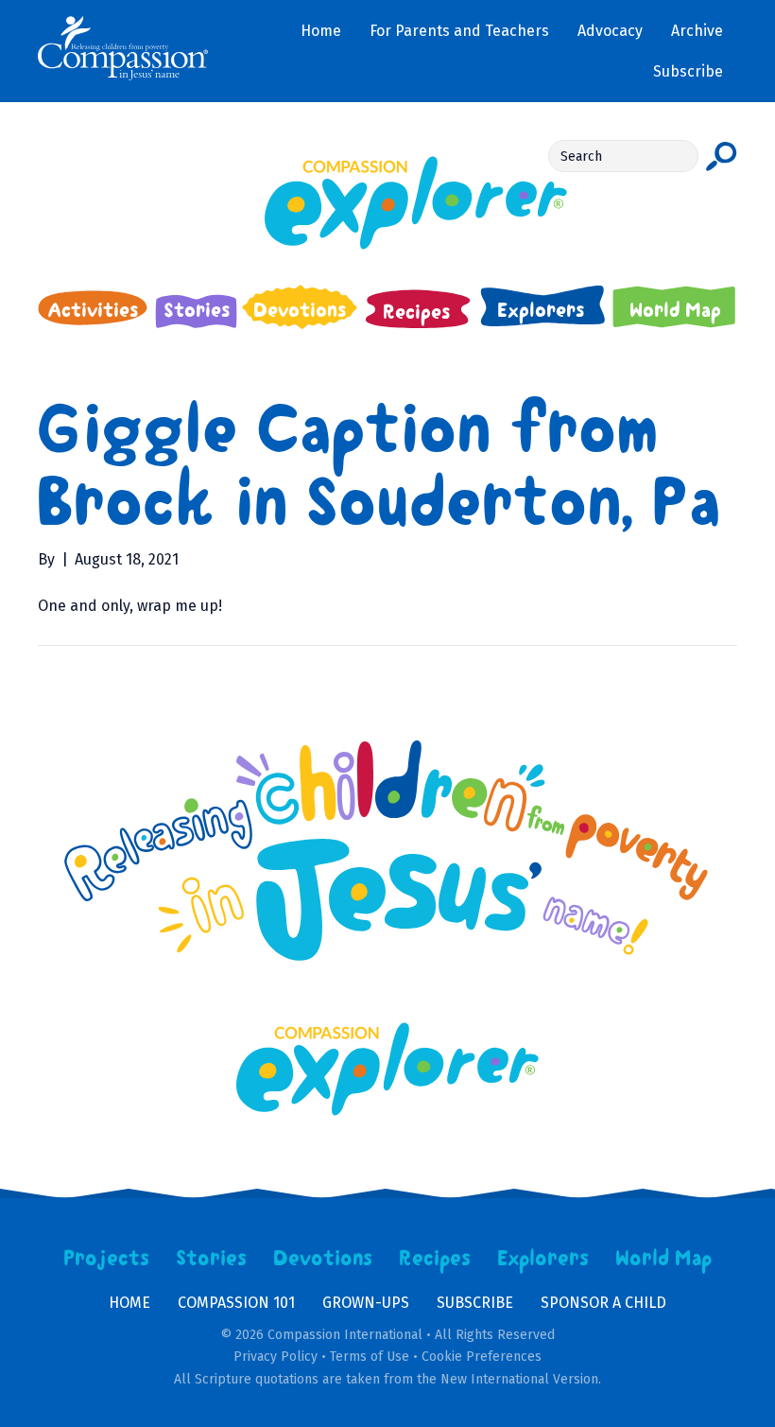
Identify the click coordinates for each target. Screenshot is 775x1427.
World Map (664, 1258)
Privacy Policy (275, 1357)
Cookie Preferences (482, 1357)
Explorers (543, 1258)
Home (129, 1303)
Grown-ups (365, 1303)
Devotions (323, 1258)
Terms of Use (369, 1357)
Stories (212, 1258)
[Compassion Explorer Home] (387, 203)
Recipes (435, 1258)
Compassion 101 (236, 1303)
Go (721, 156)
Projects (106, 1258)
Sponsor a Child (603, 1303)
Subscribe (475, 1303)
